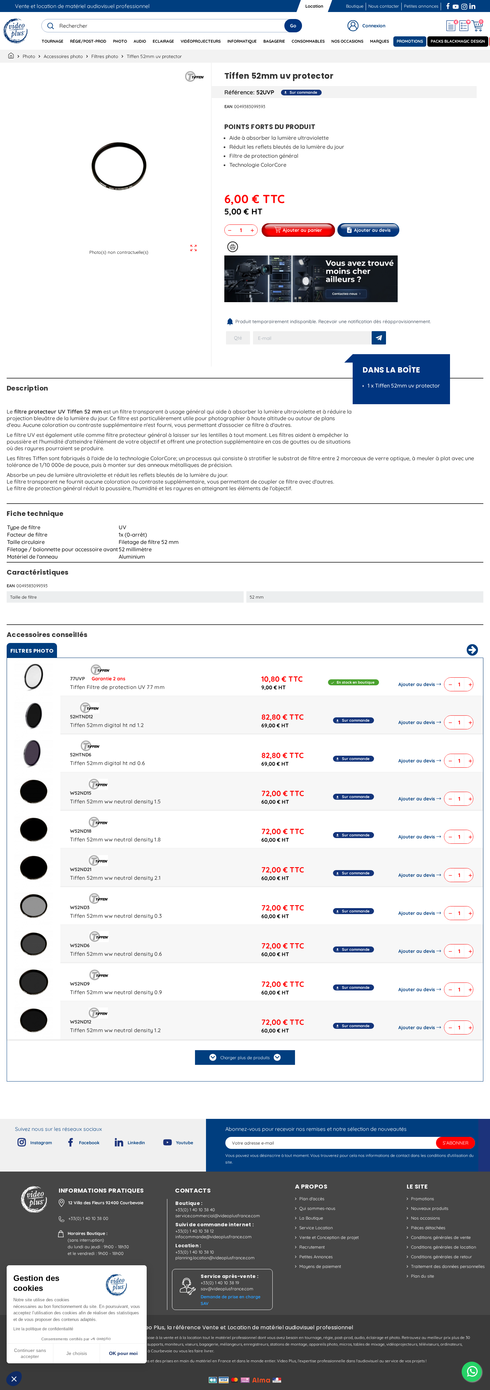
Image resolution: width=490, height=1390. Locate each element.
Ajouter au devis (416, 684)
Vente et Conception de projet (329, 1237)
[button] (14, 1379)
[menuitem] (52, 41)
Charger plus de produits (245, 1057)
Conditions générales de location (443, 1247)
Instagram (464, 5)
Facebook (448, 5)
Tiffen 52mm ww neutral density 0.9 (116, 992)
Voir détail (33, 678)
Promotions (422, 1198)
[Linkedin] (113, 1141)
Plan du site (422, 1276)
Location (314, 6)
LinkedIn (473, 5)
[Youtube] (162, 1141)
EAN (228, 106)
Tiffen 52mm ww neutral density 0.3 (116, 915)
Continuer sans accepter (30, 1353)
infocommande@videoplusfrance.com (213, 1236)
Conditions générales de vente (441, 1237)
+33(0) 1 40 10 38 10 (194, 1252)
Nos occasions (425, 1218)
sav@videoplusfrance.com (227, 1288)
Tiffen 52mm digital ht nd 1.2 (107, 725)
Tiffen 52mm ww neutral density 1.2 (115, 1030)
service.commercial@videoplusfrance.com (217, 1215)
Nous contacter (383, 6)
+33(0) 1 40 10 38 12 (194, 1231)
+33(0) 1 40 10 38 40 (195, 1209)
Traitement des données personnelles (448, 1266)
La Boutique (311, 1218)
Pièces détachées (428, 1227)
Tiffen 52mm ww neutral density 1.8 (115, 839)
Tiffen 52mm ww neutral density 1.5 (115, 801)
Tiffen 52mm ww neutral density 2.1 (115, 877)
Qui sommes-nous (317, 1208)
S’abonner (455, 1143)
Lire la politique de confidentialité (43, 1329)
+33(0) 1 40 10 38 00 (88, 1218)
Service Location (316, 1227)
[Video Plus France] (15, 30)
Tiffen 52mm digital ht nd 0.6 (107, 763)
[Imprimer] (232, 246)
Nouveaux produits (429, 1208)
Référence (238, 92)
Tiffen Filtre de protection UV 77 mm (117, 687)
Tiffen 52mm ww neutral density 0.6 (116, 953)
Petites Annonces (316, 1256)
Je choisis (76, 1353)
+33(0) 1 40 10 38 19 (220, 1282)
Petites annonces (421, 6)
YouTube (455, 5)
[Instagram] (16, 1141)
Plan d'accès (311, 1198)
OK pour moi (123, 1353)
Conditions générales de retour (441, 1256)
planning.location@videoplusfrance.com (215, 1257)
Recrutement (312, 1247)
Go (293, 26)
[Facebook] (65, 1141)
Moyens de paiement (320, 1266)
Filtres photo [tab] (31, 651)
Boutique (354, 6)
